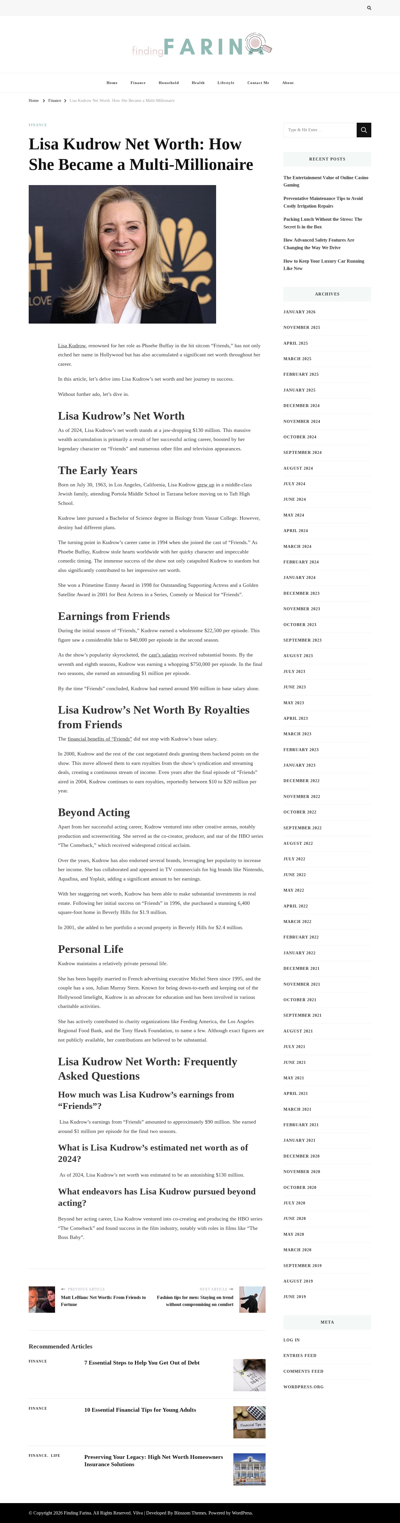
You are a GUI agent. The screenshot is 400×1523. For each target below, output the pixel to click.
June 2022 (294, 875)
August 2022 (298, 843)
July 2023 (294, 671)
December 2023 (301, 593)
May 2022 (293, 890)
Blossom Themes (190, 1512)
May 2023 (293, 703)
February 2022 (301, 937)
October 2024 (300, 437)
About (288, 83)
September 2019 (302, 1266)
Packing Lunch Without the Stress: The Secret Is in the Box (322, 223)
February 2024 (301, 562)
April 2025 (295, 343)
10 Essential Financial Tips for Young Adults (140, 1409)
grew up (205, 485)
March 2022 (297, 921)
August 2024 (298, 468)
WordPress (242, 1512)
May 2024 (293, 515)
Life (55, 1456)
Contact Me (258, 83)
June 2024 (294, 499)
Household (169, 83)
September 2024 (302, 452)
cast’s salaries (163, 655)
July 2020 (294, 1203)
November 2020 (301, 1172)
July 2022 (294, 859)
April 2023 (295, 718)
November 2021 (301, 984)
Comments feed (303, 1371)
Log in (291, 1340)
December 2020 (301, 1156)
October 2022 (300, 812)
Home (112, 83)
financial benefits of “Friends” (100, 739)
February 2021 (301, 1125)
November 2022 (301, 796)
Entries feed (300, 1355)
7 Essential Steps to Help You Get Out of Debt (142, 1362)
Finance (138, 83)
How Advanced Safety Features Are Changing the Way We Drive (318, 243)
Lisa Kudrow (72, 345)
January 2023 (299, 765)
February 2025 (301, 374)
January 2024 (299, 577)
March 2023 (297, 734)
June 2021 (294, 1062)
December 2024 (301, 406)
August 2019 (298, 1281)
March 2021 (297, 1109)
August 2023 (298, 656)
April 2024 (295, 531)
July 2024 (294, 484)
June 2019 (294, 1297)
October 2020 (300, 1187)
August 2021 (298, 1031)
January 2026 (299, 312)
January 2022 (299, 953)
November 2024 (301, 421)
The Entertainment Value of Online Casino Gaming (325, 181)
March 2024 (297, 546)
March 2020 (297, 1250)
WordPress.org (303, 1387)
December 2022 (301, 781)
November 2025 (301, 327)
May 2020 (293, 1234)
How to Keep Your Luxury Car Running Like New (323, 265)
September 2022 (302, 828)
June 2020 (294, 1218)
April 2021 (295, 1093)
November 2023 (301, 609)
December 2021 (301, 968)
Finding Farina (77, 1512)
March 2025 (297, 359)
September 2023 (302, 640)
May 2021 (293, 1078)
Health (198, 83)
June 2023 (294, 687)
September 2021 (302, 1015)
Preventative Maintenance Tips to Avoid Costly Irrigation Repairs (323, 202)
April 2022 (295, 906)
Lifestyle (226, 83)
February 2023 (301, 750)
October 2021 (300, 1000)
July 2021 (294, 1047)
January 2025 (299, 390)
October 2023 (300, 625)
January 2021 (299, 1140)
